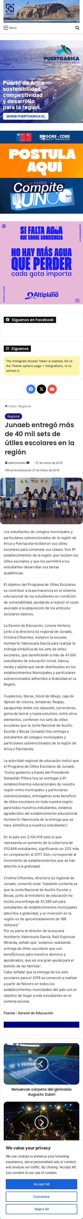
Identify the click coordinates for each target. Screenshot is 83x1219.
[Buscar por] (77, 27)
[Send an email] (28, 463)
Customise (41, 1196)
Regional (24, 406)
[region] (41, 1179)
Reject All (42, 1209)
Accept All (41, 1184)
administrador (17, 463)
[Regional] (41, 11)
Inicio (12, 406)
